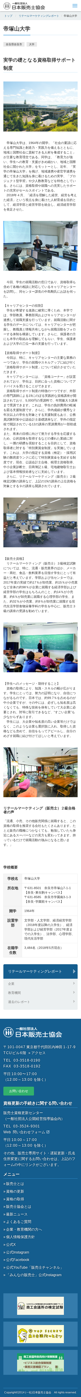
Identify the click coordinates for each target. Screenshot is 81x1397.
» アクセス (37, 1053)
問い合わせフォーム (29, 1132)
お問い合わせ (18, 1091)
